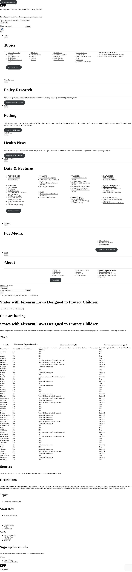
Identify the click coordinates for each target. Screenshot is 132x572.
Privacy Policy (8, 560)
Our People (57, 272)
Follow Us (9, 20)
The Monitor (11, 189)
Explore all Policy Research (14, 102)
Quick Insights (12, 187)
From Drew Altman (14, 178)
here (42, 473)
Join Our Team (81, 275)
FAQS (42, 192)
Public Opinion (58, 58)
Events (78, 272)
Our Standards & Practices (107, 273)
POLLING (43, 176)
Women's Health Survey (47, 186)
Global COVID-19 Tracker (80, 188)
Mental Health (58, 53)
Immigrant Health (36, 54)
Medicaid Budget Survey (15, 204)
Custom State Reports (110, 179)
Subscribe (3, 20)
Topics (6, 35)
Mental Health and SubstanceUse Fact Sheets (112, 189)
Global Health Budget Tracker (81, 186)
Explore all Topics (13, 67)
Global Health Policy (14, 56)
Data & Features (9, 158)
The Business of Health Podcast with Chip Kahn (17, 193)
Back (6, 37)
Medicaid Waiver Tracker (79, 181)
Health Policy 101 (13, 191)
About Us (57, 270)
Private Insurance (59, 60)
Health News (8, 133)
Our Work (57, 273)
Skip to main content (8, 2)
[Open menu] (1, 25)
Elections (10, 54)
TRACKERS (76, 176)
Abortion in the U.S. (78, 199)
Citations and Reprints (106, 242)
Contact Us (79, 273)
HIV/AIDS (34, 53)
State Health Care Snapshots (112, 192)
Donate (28, 20)
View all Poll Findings (13, 130)
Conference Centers (19, 20)
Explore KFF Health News (14, 155)
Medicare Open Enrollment (48, 197)
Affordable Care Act (14, 53)
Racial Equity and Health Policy (81, 53)
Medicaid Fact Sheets (109, 187)
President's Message (105, 272)
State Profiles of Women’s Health (113, 203)
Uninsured (79, 60)
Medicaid (33, 58)
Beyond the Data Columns (107, 275)
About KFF (55, 280)
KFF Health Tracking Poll (48, 178)
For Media (7, 223)
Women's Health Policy (83, 61)
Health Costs (12, 58)
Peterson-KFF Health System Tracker (110, 56)
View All (102, 277)
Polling (6, 105)
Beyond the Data (13, 179)
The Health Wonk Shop (15, 196)
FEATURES (12, 185)
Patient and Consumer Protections (60, 55)
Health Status (20, 295)
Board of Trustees (59, 275)
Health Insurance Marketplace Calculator (111, 54)
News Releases (104, 244)
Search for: (3, 26)
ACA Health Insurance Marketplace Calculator (15, 198)
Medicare (33, 60)
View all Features (13, 211)
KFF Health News (10, 151)
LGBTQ (33, 56)
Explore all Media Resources (106, 249)
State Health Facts (108, 178)
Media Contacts (104, 241)
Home (2, 295)
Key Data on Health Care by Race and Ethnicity (80, 201)
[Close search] (2, 29)
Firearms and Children (31, 295)
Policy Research (9, 80)
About (6, 252)
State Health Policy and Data (12, 502)
